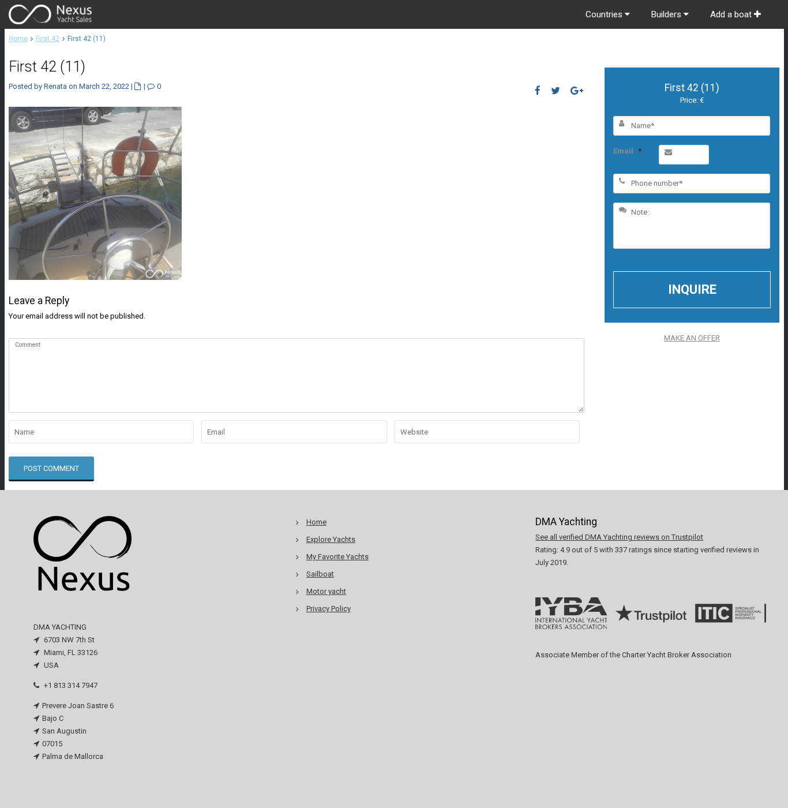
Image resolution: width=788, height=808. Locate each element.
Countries (605, 14)
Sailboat (320, 574)
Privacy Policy (328, 608)
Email (627, 151)
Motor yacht (326, 591)
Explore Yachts (330, 539)
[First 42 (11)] (95, 192)
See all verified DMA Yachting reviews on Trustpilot (619, 537)
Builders (667, 14)
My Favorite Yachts (337, 556)
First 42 (47, 39)
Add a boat (732, 14)
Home (18, 39)
